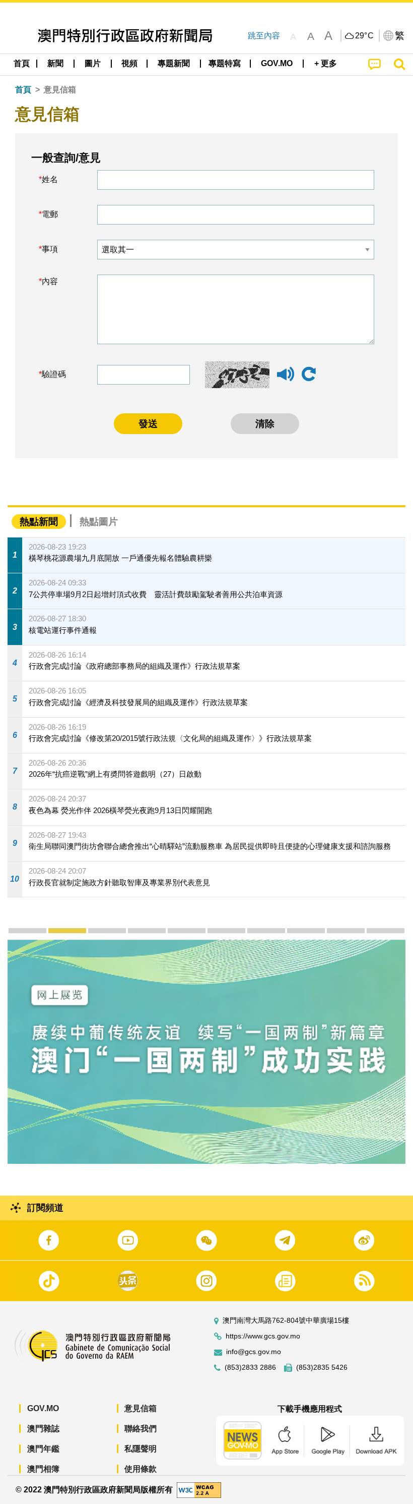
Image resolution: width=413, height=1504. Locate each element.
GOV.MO (43, 1408)
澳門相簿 (43, 1469)
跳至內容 (264, 35)
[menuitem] (56, 63)
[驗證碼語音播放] (285, 378)
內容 (50, 281)
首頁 (23, 89)
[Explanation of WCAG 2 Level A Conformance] (199, 1489)
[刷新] (309, 374)
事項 (50, 249)
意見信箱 (140, 1408)
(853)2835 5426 (322, 1367)
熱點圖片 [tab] (99, 521)
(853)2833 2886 (250, 1367)
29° (364, 36)
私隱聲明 (140, 1448)
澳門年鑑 (43, 1448)
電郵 (50, 214)
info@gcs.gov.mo (253, 1352)
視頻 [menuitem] (129, 63)
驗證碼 (54, 374)
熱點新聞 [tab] (39, 521)
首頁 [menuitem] (22, 63)
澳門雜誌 (43, 1428)
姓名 (50, 179)
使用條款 (140, 1469)
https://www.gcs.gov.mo (263, 1336)
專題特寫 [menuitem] (225, 63)
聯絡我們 (140, 1428)
